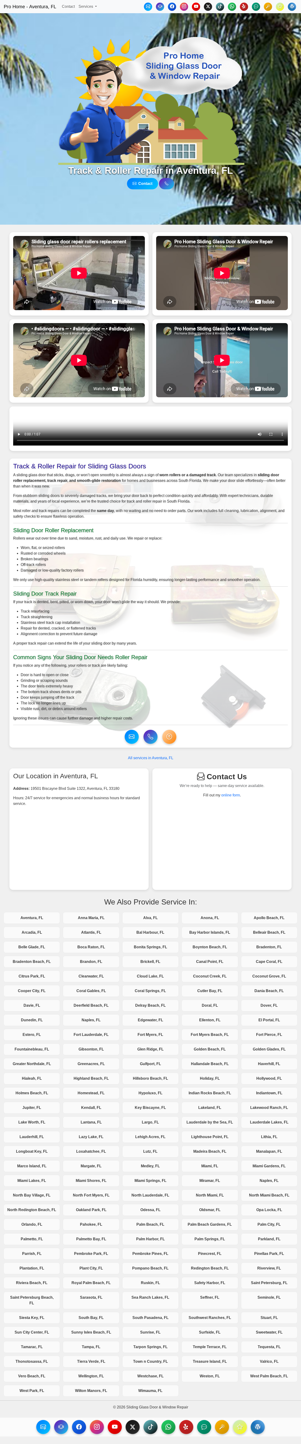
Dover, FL (269, 1005)
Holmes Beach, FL (32, 1093)
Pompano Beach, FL (150, 1268)
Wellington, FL (91, 1376)
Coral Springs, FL (150, 991)
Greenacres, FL (91, 1064)
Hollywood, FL (269, 1078)
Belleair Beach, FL (269, 932)
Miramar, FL (209, 1181)
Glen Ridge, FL (150, 1049)
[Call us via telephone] (166, 183)
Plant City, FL (91, 1268)
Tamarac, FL (32, 1347)
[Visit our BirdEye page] (222, 1427)
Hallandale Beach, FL (210, 1064)
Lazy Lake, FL (91, 1137)
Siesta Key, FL (31, 1318)
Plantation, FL (32, 1268)
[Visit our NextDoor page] (204, 1427)
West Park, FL (32, 1391)
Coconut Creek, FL (210, 976)
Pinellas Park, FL (269, 1254)
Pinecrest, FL (210, 1254)
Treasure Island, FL (210, 1361)
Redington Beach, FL (210, 1268)
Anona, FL (210, 918)
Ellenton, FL (210, 1020)
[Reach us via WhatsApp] (232, 7)
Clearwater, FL (91, 976)
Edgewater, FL (150, 1020)
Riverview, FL (269, 1268)
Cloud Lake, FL (150, 976)
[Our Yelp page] (244, 7)
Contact (68, 6)
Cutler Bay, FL (209, 991)
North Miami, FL (210, 1195)
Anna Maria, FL (91, 918)
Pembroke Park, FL (91, 1254)
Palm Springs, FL (209, 1239)
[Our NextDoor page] (256, 7)
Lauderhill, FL (32, 1137)
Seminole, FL (269, 1297)
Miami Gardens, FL (269, 1166)
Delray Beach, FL (150, 1005)
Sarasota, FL (91, 1297)
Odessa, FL (150, 1210)
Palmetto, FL (32, 1239)
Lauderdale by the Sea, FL (209, 1122)
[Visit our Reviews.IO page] (240, 1427)
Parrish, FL (32, 1254)
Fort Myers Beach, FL (210, 1035)
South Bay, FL (91, 1318)
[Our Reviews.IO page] (280, 7)
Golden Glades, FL (269, 1049)
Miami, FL (209, 1166)
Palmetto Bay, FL (91, 1239)
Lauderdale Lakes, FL (269, 1122)
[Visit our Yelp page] (186, 1427)
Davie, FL (32, 1005)
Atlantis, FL (91, 932)
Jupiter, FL (31, 1108)
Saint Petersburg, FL (269, 1283)
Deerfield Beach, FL (91, 1005)
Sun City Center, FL (32, 1332)
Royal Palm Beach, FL (91, 1283)
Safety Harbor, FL (209, 1283)
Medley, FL (150, 1166)
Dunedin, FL (32, 1020)
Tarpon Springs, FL (150, 1347)
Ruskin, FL (150, 1283)
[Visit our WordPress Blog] (292, 7)
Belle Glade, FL (31, 947)
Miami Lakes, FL (31, 1181)
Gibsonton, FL (91, 1049)
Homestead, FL (91, 1093)
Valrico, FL (269, 1361)
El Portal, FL (269, 1020)
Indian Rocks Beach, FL (210, 1093)
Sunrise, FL (150, 1332)
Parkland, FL (269, 1239)
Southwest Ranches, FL (210, 1318)
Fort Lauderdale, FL (91, 1035)
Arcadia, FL (32, 932)
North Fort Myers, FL (91, 1195)
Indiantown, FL (269, 1093)
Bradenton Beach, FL (32, 962)
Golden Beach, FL (210, 1049)
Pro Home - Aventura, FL (30, 6)
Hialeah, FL (32, 1078)
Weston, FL (210, 1376)
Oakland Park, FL (91, 1210)
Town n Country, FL (150, 1361)
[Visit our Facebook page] (79, 1427)
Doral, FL (210, 1005)
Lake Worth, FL (31, 1122)
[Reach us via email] (132, 737)
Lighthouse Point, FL (210, 1137)
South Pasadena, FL (150, 1318)
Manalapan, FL (269, 1151)
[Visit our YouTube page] (115, 1427)
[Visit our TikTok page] (150, 1427)
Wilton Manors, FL (91, 1391)
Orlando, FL (31, 1224)
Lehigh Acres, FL (150, 1137)
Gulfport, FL (150, 1064)
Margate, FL (91, 1166)
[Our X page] (208, 7)
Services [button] (86, 6)
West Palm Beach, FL (269, 1376)
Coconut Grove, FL (269, 976)
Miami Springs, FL (150, 1181)
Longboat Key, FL (32, 1151)
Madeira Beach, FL (209, 1151)
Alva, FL (150, 918)
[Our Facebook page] (172, 7)
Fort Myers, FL (150, 1035)
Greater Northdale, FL (32, 1064)
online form (230, 795)
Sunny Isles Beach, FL (91, 1332)
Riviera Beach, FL (32, 1283)
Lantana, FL (91, 1122)
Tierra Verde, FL (91, 1361)
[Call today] (160, 7)
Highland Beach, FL (91, 1078)
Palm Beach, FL (150, 1224)
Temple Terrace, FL (210, 1347)
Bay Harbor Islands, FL (209, 932)
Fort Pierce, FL (269, 1035)
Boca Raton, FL (91, 947)
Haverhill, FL (269, 1064)
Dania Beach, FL (269, 991)
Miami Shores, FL (91, 1181)
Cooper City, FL (32, 991)
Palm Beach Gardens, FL (210, 1224)
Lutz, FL (150, 1151)
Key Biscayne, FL (150, 1108)
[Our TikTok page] (220, 7)
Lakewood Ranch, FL (269, 1108)
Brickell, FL (150, 962)
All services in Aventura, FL (150, 758)
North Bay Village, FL (32, 1195)
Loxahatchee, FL (91, 1151)
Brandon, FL (91, 962)
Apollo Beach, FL (269, 918)
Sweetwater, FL (269, 1332)
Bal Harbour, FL (150, 932)
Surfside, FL (210, 1332)
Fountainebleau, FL (32, 1049)
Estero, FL (32, 1035)
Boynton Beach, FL (210, 947)
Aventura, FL (31, 918)
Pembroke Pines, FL (150, 1254)
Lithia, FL (269, 1137)
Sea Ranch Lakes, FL (150, 1297)
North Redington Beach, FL (31, 1210)
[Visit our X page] (133, 1427)
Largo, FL (150, 1122)
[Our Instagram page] (184, 7)
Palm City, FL (269, 1224)
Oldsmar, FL (210, 1210)
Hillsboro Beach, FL (150, 1078)
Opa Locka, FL (269, 1210)
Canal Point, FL (209, 962)
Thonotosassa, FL (32, 1361)
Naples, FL (91, 1020)
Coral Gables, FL (91, 991)
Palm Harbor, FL (150, 1239)
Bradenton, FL (269, 947)
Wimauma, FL (150, 1391)
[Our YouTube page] (196, 7)
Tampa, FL (91, 1347)
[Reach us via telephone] (61, 1427)
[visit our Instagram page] (97, 1427)
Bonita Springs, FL (150, 947)
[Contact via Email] (148, 7)
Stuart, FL (269, 1318)
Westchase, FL (150, 1376)
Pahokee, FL (91, 1224)
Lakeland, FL (209, 1108)
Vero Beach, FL (31, 1376)
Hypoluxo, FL (150, 1093)
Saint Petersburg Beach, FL (32, 1300)
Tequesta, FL (269, 1347)
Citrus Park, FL (32, 976)
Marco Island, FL (32, 1166)
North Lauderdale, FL (150, 1195)
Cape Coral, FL (269, 962)
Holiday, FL (210, 1078)
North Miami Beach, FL (269, 1195)
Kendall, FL (91, 1108)
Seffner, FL (209, 1297)
